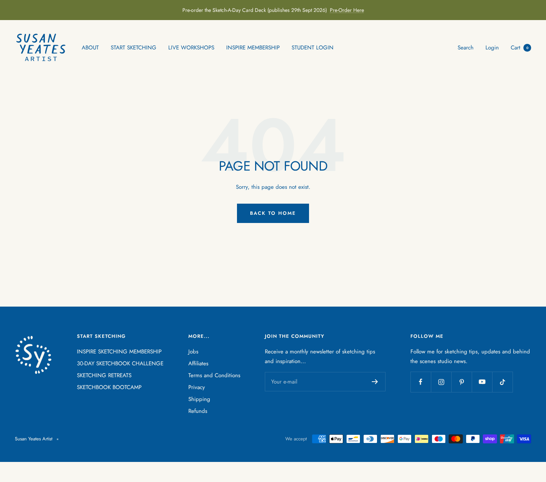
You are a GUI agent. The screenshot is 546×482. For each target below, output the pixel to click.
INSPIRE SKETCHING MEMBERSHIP (119, 351)
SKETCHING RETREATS (104, 375)
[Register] (375, 381)
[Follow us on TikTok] (502, 382)
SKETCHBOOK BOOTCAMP (109, 387)
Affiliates (198, 363)
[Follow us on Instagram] (441, 382)
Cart (520, 47)
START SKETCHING (133, 47)
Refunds (197, 411)
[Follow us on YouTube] (482, 382)
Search (466, 47)
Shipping (199, 399)
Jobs (193, 351)
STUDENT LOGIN (313, 47)
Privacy (196, 387)
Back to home (273, 213)
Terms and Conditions (214, 375)
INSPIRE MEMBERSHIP (253, 47)
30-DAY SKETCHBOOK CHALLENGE (120, 363)
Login (492, 47)
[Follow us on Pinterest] (461, 382)
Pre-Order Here (347, 10)
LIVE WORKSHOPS (191, 47)
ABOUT (90, 47)
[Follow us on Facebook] (420, 382)
